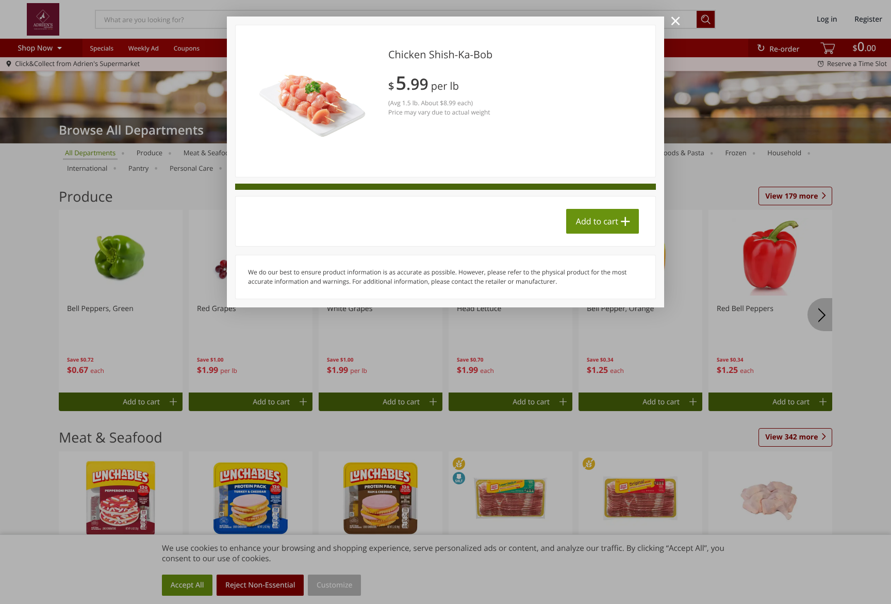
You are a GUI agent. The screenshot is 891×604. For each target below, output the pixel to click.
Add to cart (597, 221)
